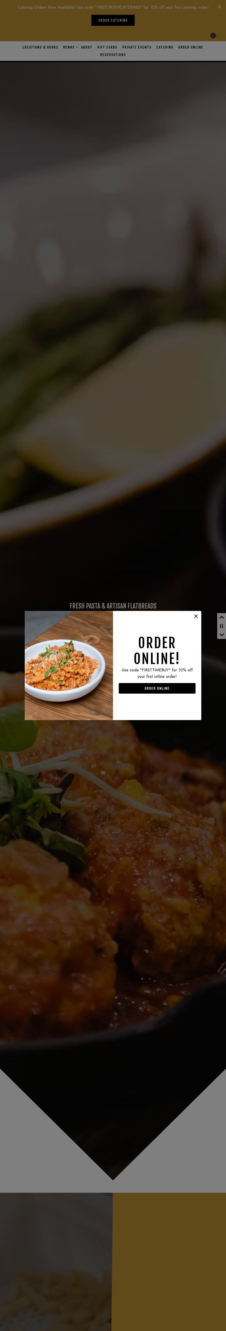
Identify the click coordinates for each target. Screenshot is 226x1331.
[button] (196, 616)
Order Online (157, 688)
